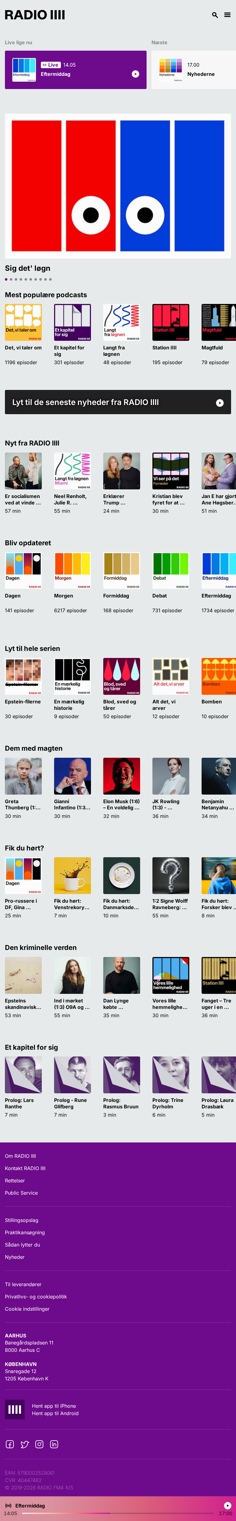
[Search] (144, 15)
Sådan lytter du (22, 1245)
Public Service (21, 1193)
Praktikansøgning (25, 1232)
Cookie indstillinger (27, 1309)
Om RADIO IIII (20, 1156)
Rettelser (15, 1180)
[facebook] (10, 1444)
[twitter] (25, 1444)
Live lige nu (18, 42)
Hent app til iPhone (54, 1406)
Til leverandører (23, 1284)
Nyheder (15, 1257)
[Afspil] (135, 74)
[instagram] (39, 1444)
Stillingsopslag (21, 1220)
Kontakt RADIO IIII (25, 1168)
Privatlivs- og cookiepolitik (36, 1296)
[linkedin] (54, 1444)
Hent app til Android (55, 1413)
